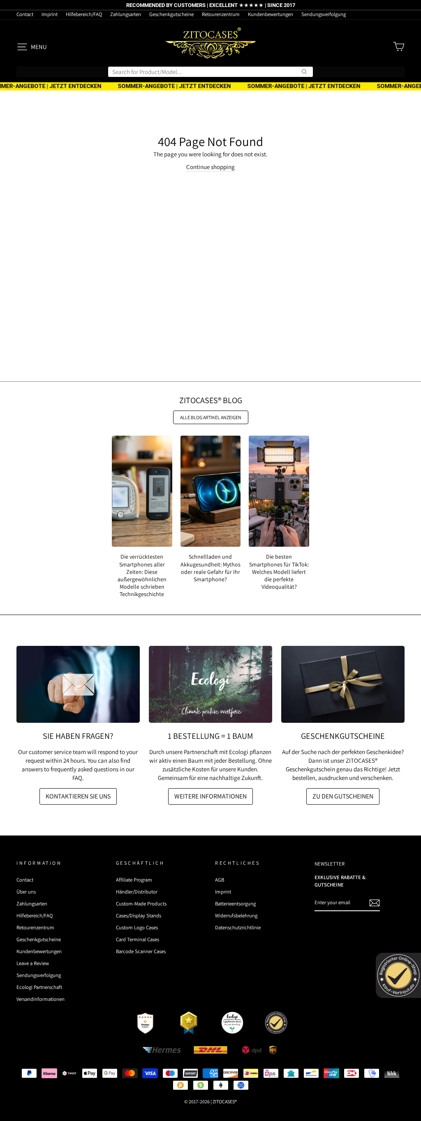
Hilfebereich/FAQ (84, 14)
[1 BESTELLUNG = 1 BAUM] (210, 684)
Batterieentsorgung (235, 903)
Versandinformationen (40, 999)
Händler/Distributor (136, 891)
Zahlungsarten (125, 14)
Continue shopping (210, 167)
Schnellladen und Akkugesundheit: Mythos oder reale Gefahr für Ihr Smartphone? (210, 568)
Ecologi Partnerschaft (39, 987)
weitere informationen (210, 796)
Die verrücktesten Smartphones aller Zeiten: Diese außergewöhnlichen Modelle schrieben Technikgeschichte (142, 575)
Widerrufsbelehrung (236, 915)
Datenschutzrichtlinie (238, 927)
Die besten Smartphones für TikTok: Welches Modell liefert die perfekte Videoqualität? (279, 571)
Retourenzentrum (221, 14)
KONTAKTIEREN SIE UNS (78, 796)
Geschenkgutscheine (171, 14)
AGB (219, 879)
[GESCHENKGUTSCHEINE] (343, 684)
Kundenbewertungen (270, 14)
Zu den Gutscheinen (342, 796)
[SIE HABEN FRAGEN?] (78, 684)
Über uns (26, 891)
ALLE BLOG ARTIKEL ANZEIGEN (210, 417)
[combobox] (210, 71)
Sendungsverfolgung (323, 14)
